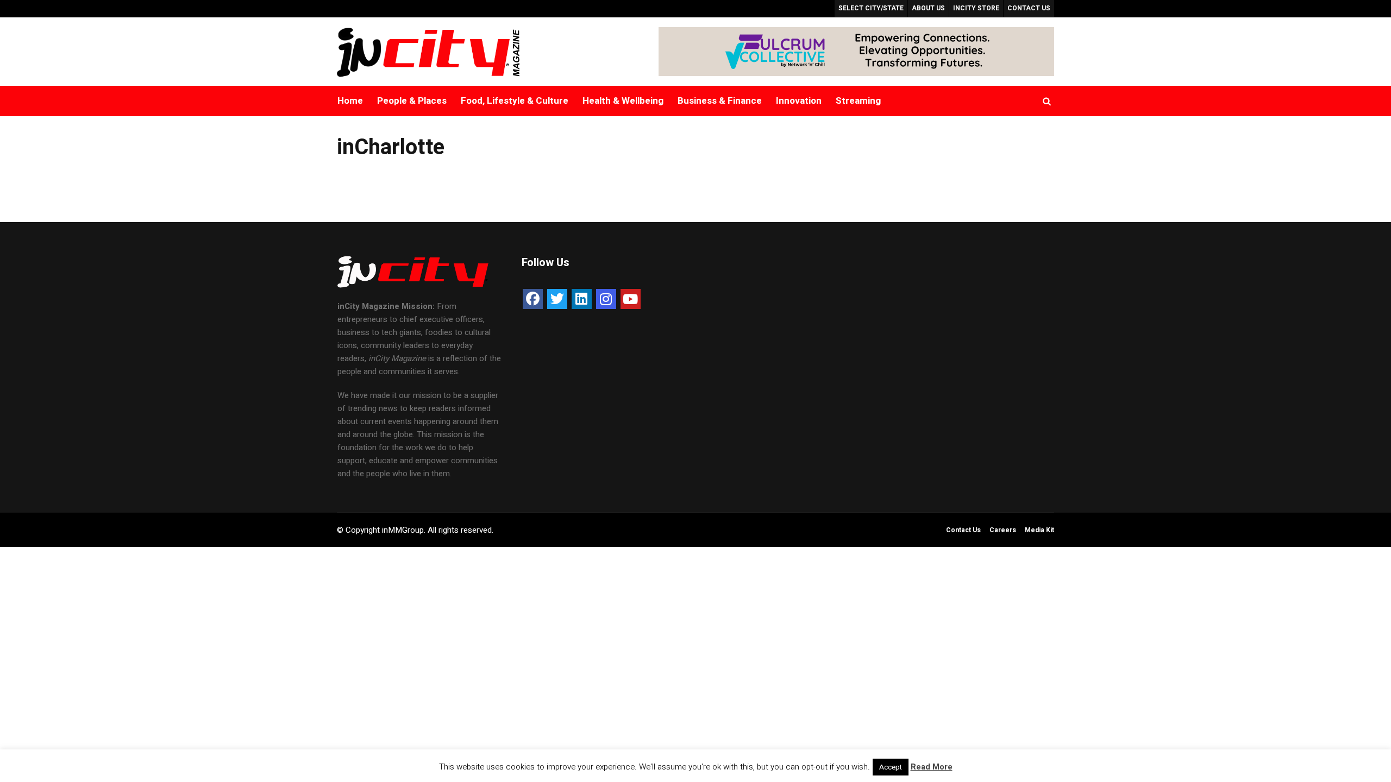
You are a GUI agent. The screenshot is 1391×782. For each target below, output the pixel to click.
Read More (932, 767)
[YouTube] (631, 299)
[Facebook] (533, 299)
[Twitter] (557, 299)
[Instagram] (606, 299)
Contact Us (963, 530)
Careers (1002, 530)
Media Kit (1039, 530)
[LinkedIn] (582, 299)
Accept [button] (890, 767)
